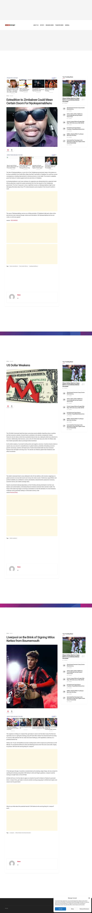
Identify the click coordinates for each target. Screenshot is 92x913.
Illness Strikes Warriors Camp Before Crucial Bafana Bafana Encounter (71, 100)
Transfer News (59, 25)
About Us (35, 25)
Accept (60, 909)
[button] (89, 898)
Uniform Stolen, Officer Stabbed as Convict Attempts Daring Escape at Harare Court (74, 115)
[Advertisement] (46, 10)
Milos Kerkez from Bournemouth (23, 832)
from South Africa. (23, 266)
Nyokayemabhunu (34, 266)
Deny (72, 909)
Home (7, 95)
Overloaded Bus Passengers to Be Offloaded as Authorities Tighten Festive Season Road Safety (76, 142)
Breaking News (50, 25)
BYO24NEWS (14, 220)
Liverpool (12, 832)
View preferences (84, 909)
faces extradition (14, 266)
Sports (42, 25)
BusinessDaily (14, 492)
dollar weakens (13, 538)
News (19, 295)
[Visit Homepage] (10, 25)
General (67, 25)
